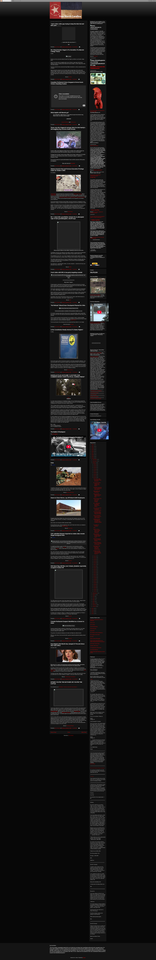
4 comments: (74, 302)
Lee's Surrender (93, 394)
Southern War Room (94, 645)
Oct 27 (95, 470)
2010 (93, 613)
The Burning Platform (70, 725)
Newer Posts (53, 732)
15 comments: (75, 640)
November (95, 461)
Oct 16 (95, 566)
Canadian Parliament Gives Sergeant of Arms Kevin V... (97, 488)
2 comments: (74, 428)
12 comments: (75, 372)
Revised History (70, 369)
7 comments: (74, 269)
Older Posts (83, 732)
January (94, 606)
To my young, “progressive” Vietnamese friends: (95, 175)
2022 (93, 444)
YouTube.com (73, 122)
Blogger (84, 957)
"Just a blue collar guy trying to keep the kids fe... (97, 480)
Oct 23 (95, 477)
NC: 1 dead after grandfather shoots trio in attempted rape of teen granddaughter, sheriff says (67, 217)
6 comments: (74, 79)
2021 (93, 446)
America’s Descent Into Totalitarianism (97, 67)
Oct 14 (95, 569)
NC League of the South (95, 634)
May (94, 599)
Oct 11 (95, 574)
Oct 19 (95, 561)
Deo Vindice (92, 624)
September (95, 593)
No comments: (75, 46)
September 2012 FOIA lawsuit (64, 197)
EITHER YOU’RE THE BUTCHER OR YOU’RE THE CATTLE (97, 552)
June (94, 598)
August (94, 594)
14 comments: (75, 165)
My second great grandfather (96, 352)
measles (57, 548)
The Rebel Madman (94, 649)
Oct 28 (95, 469)
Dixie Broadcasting (94, 626)
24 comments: (75, 326)
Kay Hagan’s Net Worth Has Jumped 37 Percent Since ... (97, 548)
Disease (64, 547)
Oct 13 (95, 571)
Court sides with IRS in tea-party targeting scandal (66, 272)
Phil (91, 679)
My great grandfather (94, 356)
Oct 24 (95, 475)
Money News (70, 528)
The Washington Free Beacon (70, 676)
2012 (93, 610)
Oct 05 (95, 584)
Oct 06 (95, 582)
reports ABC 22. (74, 319)
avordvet (53, 464)
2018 (93, 451)
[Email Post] (79, 46)
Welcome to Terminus (66, 712)
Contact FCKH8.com (65, 122)
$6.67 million (53, 670)
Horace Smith (92, 763)
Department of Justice (78, 193)
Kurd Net (70, 616)
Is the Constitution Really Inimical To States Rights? (67, 329)
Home (69, 732)
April (94, 601)
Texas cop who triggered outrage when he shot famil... (97, 495)
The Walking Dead (54, 711)
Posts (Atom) (71, 735)
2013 (93, 608)
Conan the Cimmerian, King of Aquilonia (97, 768)
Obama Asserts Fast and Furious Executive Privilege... (97, 500)
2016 (93, 454)
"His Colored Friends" (94, 392)
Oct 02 (95, 589)
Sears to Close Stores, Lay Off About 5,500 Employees (68, 498)
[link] (92, 177)
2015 (93, 456)
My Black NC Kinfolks (94, 396)
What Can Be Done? (94, 145)
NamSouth (92, 630)
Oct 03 (95, 587)
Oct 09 (95, 577)
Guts (52, 463)
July (93, 596)
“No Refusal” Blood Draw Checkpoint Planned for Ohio (68, 305)
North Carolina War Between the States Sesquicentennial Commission (97, 641)
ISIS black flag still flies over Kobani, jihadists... (97, 539)
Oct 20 (95, 559)
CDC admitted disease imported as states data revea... (97, 536)
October (94, 462)
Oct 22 (95, 556)
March (94, 603)
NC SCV (91, 636)
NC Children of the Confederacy (96, 632)
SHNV (68, 397)
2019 (93, 449)
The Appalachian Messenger (95, 647)
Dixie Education (93, 628)
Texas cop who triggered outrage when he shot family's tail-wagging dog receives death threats (68, 128)
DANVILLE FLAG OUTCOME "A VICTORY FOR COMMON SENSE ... (97, 521)
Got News (70, 76)
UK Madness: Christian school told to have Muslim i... (68, 686)
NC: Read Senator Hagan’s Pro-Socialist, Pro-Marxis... (97, 484)
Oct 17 (95, 564)
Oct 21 (95, 557)
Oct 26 (95, 472)
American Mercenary (70, 492)
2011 (93, 611)
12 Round (95, 56)
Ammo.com (92, 622)
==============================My (97, 322)
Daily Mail (72, 163)
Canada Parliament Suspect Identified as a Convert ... (97, 543)
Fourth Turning (77, 711)
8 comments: (74, 124)
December (95, 459)
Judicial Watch (53, 193)
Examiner (70, 560)
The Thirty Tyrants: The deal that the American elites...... (97, 111)
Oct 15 (95, 567)
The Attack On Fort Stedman (96, 390)
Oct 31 (95, 464)
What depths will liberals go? (60, 112)
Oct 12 (95, 572)
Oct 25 (95, 474)
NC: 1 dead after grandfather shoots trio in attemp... (96, 505)
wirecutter (92, 776)
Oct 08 (95, 579)
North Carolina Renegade (95, 638)
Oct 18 (95, 562)
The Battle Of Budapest (58, 432)
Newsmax (70, 638)
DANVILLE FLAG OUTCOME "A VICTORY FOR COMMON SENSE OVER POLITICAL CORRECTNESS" (68, 376)
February (94, 604)
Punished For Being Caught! (95, 398)
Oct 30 (95, 465)
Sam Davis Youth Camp (94, 643)
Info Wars (72, 324)
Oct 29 (95, 467)
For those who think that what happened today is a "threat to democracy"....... (97, 217)
